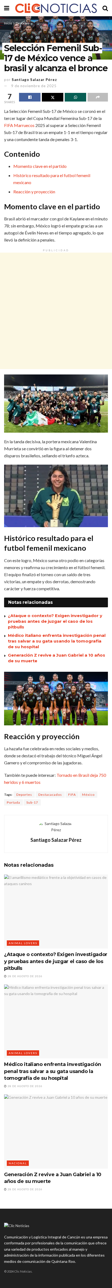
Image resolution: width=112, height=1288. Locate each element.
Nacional (18, 1163)
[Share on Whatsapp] (75, 97)
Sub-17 (32, 802)
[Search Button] (105, 8)
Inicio (8, 23)
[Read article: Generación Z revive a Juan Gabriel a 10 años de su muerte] (56, 1131)
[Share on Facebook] (30, 97)
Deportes (22, 23)
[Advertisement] (56, 311)
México (88, 795)
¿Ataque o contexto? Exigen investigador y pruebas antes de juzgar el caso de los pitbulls (55, 621)
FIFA (72, 795)
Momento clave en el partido (40, 166)
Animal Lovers (23, 943)
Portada (13, 802)
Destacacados (50, 795)
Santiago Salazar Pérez (34, 79)
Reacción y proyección (34, 191)
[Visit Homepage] (56, 8)
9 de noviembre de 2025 (34, 86)
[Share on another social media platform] (98, 97)
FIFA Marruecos (19, 125)
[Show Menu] (6, 8)
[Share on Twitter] (52, 97)
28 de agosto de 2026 (24, 976)
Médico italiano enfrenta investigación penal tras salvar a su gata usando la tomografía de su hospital (56, 641)
